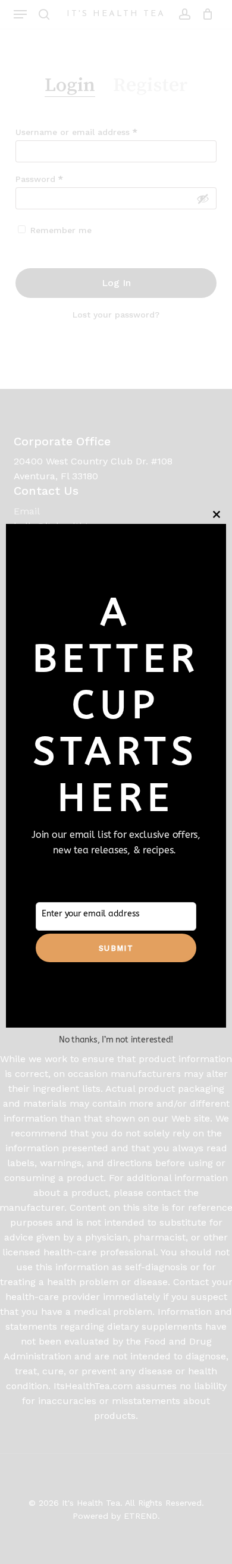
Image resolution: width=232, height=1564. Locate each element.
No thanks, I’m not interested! (116, 1040)
